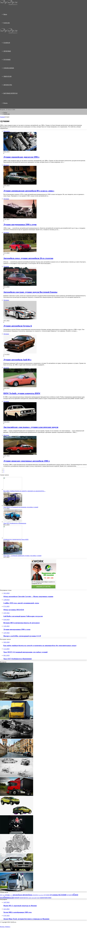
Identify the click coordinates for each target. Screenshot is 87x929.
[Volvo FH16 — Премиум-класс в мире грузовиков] (16, 890)
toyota (7, 895)
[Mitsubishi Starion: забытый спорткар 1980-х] (16, 833)
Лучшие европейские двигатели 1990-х (21, 157)
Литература (7, 85)
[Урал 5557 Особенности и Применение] (12, 521)
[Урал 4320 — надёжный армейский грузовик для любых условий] (12, 554)
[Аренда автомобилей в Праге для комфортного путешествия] (16, 757)
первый (16, 897)
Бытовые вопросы (10, 93)
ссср (38, 897)
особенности (7, 897)
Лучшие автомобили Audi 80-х (17, 360)
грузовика (54, 895)
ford (1, 895)
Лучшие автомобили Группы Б (17, 326)
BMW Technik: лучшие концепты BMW (21, 393)
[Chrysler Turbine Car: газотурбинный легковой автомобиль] (16, 852)
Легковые (7, 51)
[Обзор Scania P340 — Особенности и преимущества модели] (16, 795)
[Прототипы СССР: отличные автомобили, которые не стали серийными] (16, 700)
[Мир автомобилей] (8, 4)
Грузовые (7, 59)
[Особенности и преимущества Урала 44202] (12, 538)
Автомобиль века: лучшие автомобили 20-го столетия (28, 258)
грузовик (46, 895)
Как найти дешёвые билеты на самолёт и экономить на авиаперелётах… (24, 491)
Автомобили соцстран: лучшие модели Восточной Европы (30, 292)
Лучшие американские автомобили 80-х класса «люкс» (28, 191)
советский (33, 897)
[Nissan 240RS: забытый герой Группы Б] (16, 681)
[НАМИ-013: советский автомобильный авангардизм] (16, 776)
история (62, 894)
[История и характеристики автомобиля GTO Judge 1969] (16, 871)
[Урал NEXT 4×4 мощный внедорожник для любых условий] (12, 505)
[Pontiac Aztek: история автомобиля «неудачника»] (16, 814)
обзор (75, 894)
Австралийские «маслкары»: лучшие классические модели (30, 427)
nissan (4, 894)
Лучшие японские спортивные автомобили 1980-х (26, 461)
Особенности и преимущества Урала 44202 (15, 539)
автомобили (17, 895)
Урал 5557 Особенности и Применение (14, 523)
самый (29, 897)
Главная (2, 117)
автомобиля (35, 895)
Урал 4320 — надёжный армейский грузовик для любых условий (22, 555)
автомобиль (27, 895)
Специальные (8, 68)
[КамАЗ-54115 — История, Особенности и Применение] (16, 719)
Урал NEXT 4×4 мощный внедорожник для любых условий (20, 507)
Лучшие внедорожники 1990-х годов (20, 224)
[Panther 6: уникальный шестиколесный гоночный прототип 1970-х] (16, 738)
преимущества (24, 897)
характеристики (45, 897)
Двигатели (7, 76)
